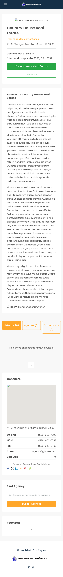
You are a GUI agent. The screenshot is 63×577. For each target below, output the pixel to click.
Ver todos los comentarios (23, 39)
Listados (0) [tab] (11, 325)
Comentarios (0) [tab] (51, 327)
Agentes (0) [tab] (31, 325)
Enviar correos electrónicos (31, 66)
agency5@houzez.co (44, 451)
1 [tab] (33, 531)
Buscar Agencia (31, 503)
